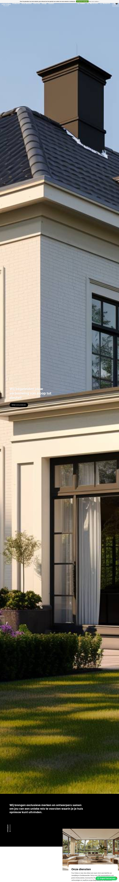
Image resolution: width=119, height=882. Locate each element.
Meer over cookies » (94, 1)
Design (44, 3)
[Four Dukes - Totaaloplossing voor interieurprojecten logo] (6, 3)
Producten (16, 3)
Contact (51, 3)
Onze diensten (27, 3)
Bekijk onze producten (19, 405)
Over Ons (36, 3)
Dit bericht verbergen (82, 1)
